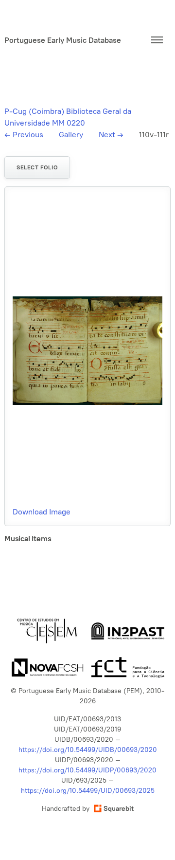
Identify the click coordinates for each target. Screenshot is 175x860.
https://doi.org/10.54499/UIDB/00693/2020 (87, 750)
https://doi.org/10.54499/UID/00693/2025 (88, 791)
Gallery (71, 134)
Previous (23, 134)
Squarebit (119, 809)
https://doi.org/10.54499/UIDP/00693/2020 (87, 770)
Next (111, 134)
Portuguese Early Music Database (62, 40)
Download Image (41, 511)
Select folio (37, 167)
